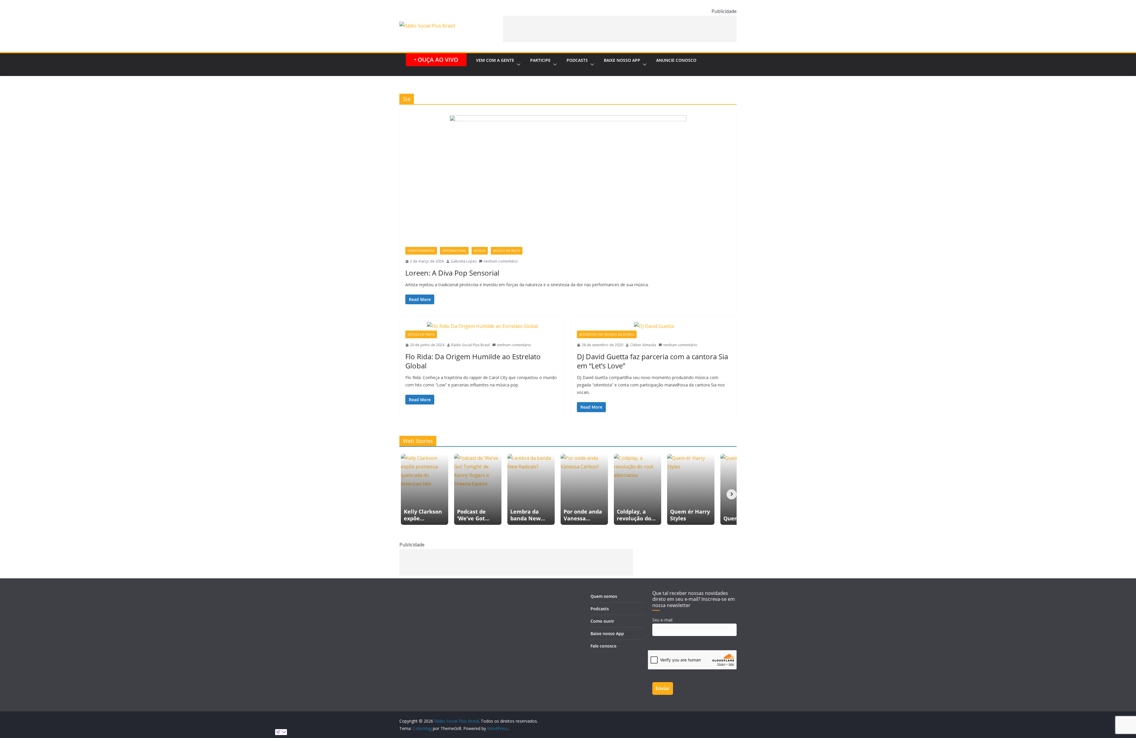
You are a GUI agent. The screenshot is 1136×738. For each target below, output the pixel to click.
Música (479, 251)
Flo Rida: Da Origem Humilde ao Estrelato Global (473, 361)
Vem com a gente (495, 60)
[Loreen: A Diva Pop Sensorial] (568, 181)
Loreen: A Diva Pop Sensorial (452, 273)
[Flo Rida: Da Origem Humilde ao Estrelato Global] (482, 326)
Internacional (454, 251)
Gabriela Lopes (464, 261)
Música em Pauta (506, 251)
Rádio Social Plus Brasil (470, 344)
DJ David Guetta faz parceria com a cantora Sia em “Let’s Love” (652, 361)
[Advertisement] (620, 29)
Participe (540, 60)
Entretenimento (421, 251)
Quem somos (603, 596)
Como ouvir (602, 621)
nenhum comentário (501, 261)
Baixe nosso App (622, 60)
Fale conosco (603, 646)
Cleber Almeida (643, 344)
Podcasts (577, 60)
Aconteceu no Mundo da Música (606, 334)
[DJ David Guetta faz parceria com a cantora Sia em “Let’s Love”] (654, 326)
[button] (517, 64)
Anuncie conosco (676, 60)
